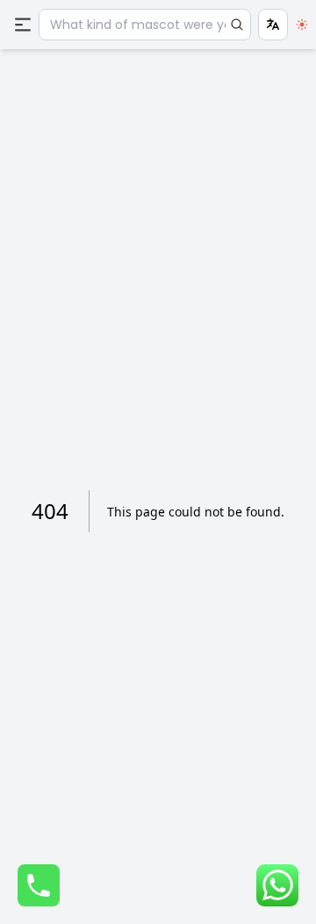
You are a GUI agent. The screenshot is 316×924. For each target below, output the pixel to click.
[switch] (302, 25)
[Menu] (23, 24)
